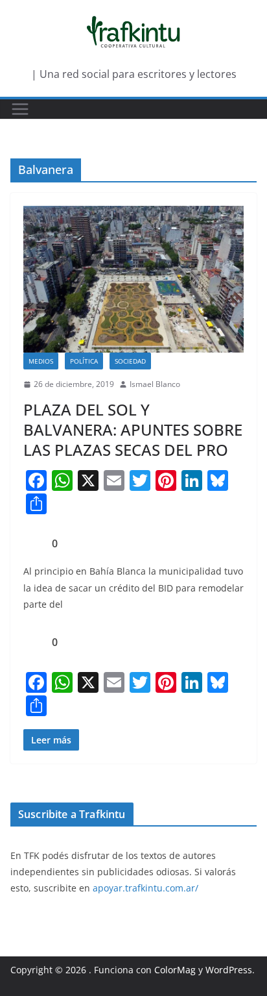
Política (84, 361)
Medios (41, 361)
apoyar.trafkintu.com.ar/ (145, 888)
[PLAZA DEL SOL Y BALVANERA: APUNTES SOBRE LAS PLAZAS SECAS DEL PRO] (133, 279)
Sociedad (130, 361)
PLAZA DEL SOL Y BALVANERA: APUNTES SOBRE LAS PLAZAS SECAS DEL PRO (132, 429)
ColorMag (175, 970)
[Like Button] (33, 543)
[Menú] (20, 109)
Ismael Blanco (155, 384)
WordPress (228, 970)
